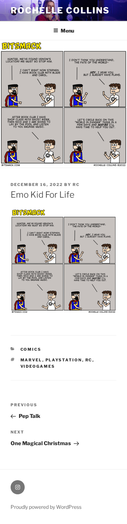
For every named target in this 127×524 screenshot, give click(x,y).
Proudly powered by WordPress (46, 507)
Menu (67, 31)
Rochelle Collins (60, 10)
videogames (37, 366)
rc (76, 184)
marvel (31, 359)
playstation (64, 359)
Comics (31, 349)
